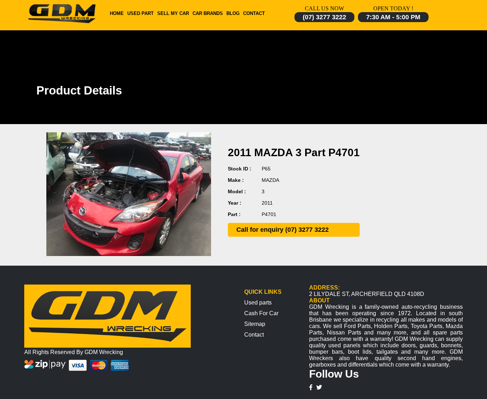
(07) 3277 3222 (324, 17)
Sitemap (254, 324)
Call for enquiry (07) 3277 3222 (282, 229)
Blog (233, 13)
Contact (254, 13)
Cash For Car (261, 313)
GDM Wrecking (103, 352)
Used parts (258, 303)
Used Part (140, 13)
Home (117, 13)
